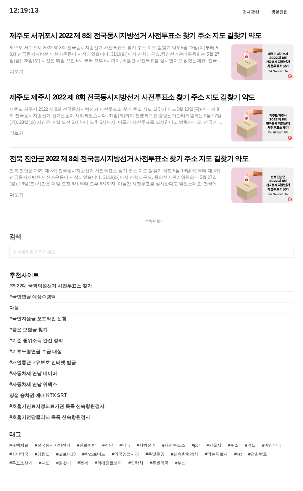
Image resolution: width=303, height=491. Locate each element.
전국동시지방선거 (53, 445)
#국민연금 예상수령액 (32, 296)
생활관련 (279, 11)
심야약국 (20, 454)
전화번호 (259, 454)
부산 (182, 463)
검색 (287, 251)
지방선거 (147, 445)
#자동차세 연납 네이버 (33, 373)
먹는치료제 (217, 454)
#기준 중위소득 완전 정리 (36, 340)
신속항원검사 (185, 454)
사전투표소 (175, 445)
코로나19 (67, 454)
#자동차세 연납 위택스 (33, 384)
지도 (45, 463)
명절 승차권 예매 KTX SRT (38, 395)
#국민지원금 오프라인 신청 (38, 318)
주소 (234, 445)
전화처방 (87, 445)
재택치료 (20, 445)
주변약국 (160, 463)
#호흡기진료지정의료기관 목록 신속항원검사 (56, 406)
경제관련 (251, 11)
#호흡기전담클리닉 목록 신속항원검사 (49, 417)
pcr (197, 445)
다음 (14, 307)
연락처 (137, 463)
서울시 (215, 445)
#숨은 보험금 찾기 (28, 329)
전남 (109, 445)
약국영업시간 (126, 454)
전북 (84, 463)
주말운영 (156, 454)
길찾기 (65, 463)
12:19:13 (23, 10)
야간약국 (273, 445)
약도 (251, 445)
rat (239, 454)
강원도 (43, 454)
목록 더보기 (154, 221)
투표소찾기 (22, 463)
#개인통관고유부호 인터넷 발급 (42, 362)
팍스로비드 (95, 454)
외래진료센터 (109, 463)
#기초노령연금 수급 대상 (35, 351)
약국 (126, 445)
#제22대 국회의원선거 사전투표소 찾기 (50, 285)
